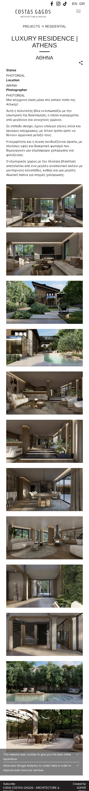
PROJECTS (31, 26)
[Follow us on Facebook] (52, 3)
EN (74, 4)
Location (12, 80)
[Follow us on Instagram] (58, 3)
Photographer (16, 90)
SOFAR (81, 787)
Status (11, 70)
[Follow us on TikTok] (65, 3)
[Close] (77, 754)
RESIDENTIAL (55, 26)
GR (82, 4)
